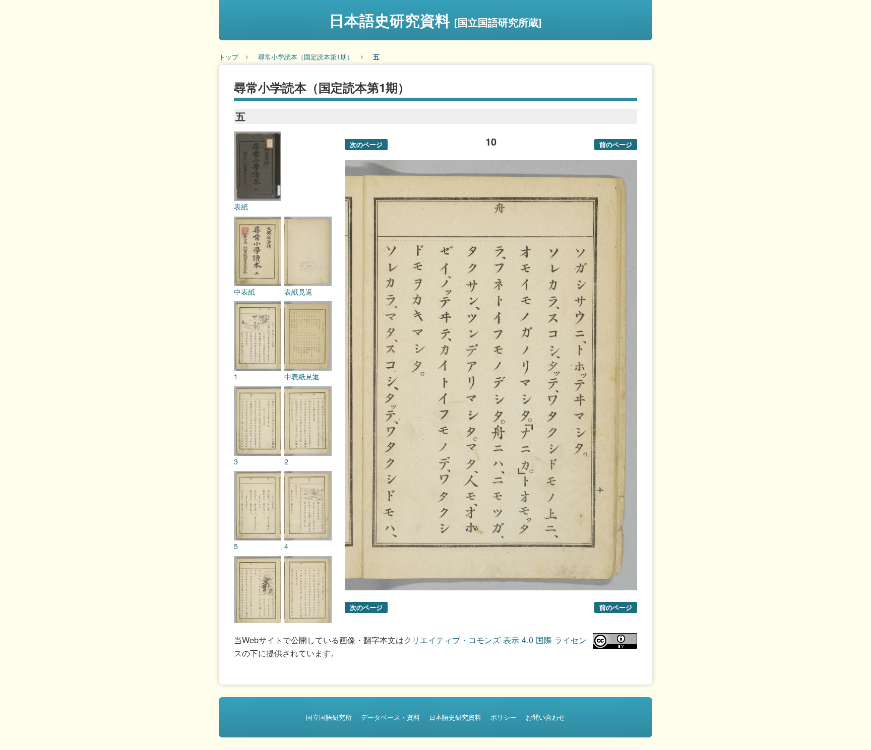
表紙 (241, 206)
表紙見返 (298, 292)
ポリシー (503, 717)
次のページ (366, 144)
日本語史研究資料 (435, 20)
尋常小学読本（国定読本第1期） (305, 56)
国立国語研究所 (329, 717)
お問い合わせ (545, 717)
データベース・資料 (390, 717)
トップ (228, 56)
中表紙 (244, 292)
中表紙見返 (302, 376)
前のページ (615, 144)
